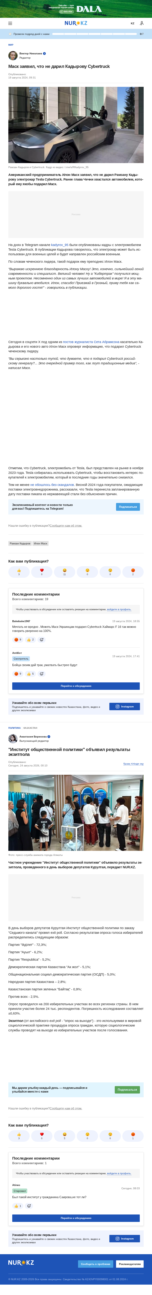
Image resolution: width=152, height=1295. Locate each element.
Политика (14, 728)
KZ (132, 23)
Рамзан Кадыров (20, 543)
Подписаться (128, 506)
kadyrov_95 (59, 245)
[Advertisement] (76, 214)
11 (64, 574)
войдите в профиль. (119, 609)
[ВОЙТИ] (142, 23)
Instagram (127, 706)
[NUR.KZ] (76, 23)
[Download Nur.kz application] (76, 9)
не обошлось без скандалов (52, 485)
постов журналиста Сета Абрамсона (91, 342)
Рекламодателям (130, 1264)
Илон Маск (40, 543)
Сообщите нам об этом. (66, 525)
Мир (10, 45)
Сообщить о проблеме (95, 1264)
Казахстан (30, 728)
